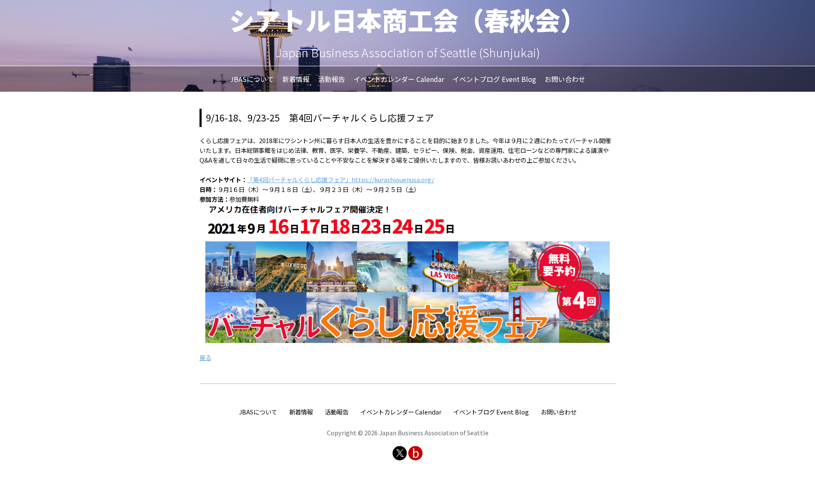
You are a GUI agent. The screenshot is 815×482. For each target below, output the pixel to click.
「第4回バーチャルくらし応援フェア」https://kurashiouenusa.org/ (340, 179)
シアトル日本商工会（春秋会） (407, 19)
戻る (205, 357)
